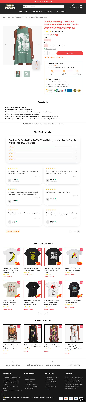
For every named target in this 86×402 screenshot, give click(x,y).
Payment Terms (49, 379)
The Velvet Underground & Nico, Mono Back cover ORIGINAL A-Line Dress (10, 347)
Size (45, 42)
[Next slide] (39, 45)
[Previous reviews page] (70, 231)
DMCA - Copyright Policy (31, 384)
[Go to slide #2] (27, 74)
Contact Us (48, 384)
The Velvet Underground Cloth (17, 17)
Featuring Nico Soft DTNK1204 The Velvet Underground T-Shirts (9, 303)
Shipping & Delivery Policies (52, 377)
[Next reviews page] (78, 231)
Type (45, 37)
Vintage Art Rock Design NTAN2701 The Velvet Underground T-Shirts (51, 303)
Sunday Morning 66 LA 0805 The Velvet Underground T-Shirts (52, 270)
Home (4, 17)
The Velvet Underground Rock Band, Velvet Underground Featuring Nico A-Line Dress (74, 347)
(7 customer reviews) (57, 31)
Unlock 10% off (3, 394)
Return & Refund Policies (51, 382)
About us (27, 377)
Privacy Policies (29, 382)
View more (43, 313)
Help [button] (83, 399)
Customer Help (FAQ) (50, 386)
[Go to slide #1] (18, 74)
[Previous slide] (5, 45)
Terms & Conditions (30, 379)
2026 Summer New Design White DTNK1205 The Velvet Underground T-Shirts (11, 270)
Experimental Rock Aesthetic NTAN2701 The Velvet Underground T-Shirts (32, 303)
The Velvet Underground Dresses (37, 17)
